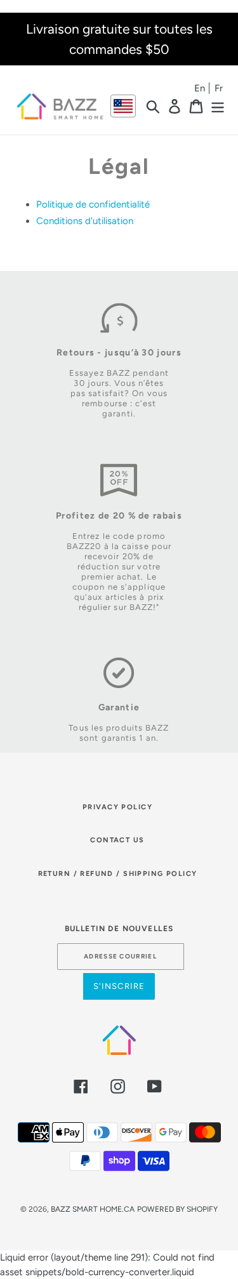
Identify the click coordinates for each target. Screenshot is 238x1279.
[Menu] (217, 106)
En (199, 88)
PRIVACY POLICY (117, 807)
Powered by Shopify (177, 1209)
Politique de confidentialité (93, 204)
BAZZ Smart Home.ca (93, 1209)
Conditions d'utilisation (84, 221)
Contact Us (117, 840)
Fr (219, 88)
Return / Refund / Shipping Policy (117, 874)
